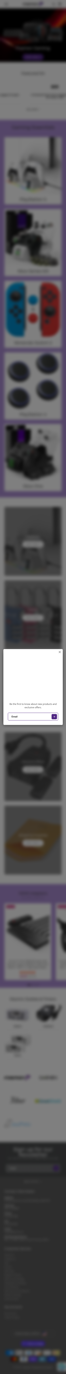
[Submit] (54, 716)
